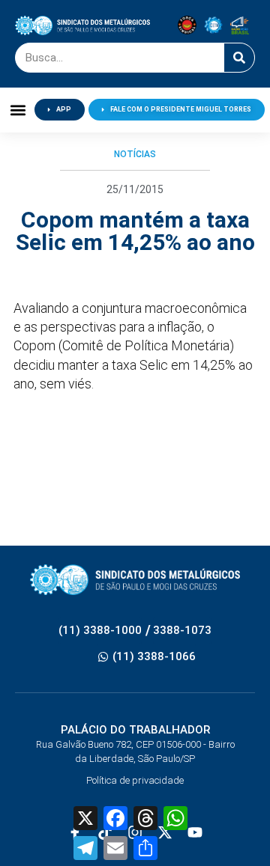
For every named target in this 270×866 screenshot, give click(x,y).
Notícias (135, 154)
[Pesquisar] (239, 57)
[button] (17, 109)
